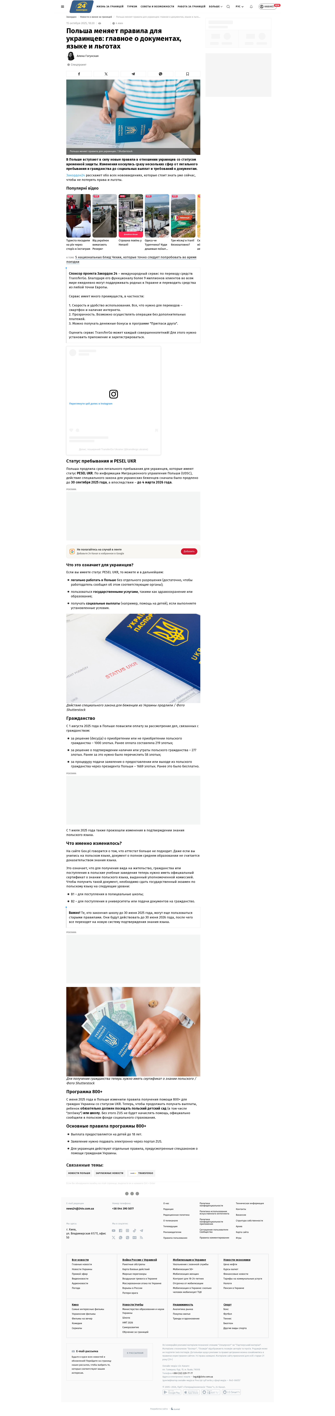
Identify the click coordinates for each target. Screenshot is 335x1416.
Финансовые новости (236, 1273)
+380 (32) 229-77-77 (182, 1373)
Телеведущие (170, 1226)
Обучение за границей (135, 1332)
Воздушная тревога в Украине (139, 1278)
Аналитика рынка (183, 1309)
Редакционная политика (176, 1215)
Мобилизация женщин (186, 1273)
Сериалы (77, 1328)
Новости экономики (237, 1259)
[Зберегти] (187, 74)
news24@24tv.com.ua (80, 1208)
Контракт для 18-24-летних (188, 1278)
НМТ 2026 (127, 1322)
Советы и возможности (157, 6)
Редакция (168, 1209)
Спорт (228, 1304)
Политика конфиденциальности (211, 1204)
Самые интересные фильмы (88, 1309)
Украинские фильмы (84, 1313)
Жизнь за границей (110, 6)
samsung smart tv (231, 1392)
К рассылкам (135, 1353)
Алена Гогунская (88, 56)
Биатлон (228, 1323)
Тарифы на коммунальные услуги (243, 1278)
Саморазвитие (130, 1327)
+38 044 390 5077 (123, 1208)
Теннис (228, 1318)
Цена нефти (230, 1264)
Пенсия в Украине (234, 1288)
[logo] (81, 6)
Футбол (228, 1313)
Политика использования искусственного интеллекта (214, 1212)
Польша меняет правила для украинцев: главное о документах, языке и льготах (158, 17)
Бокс (226, 1309)
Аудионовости (80, 1283)
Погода (76, 1288)
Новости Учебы (132, 1304)
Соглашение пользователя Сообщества (214, 1231)
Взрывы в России (132, 1288)
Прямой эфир (80, 1273)
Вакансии (241, 1215)
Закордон (71, 17)
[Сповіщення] (251, 6)
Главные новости (82, 1264)
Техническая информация (250, 1203)
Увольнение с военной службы (191, 1264)
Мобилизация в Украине (189, 1259)
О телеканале (170, 1221)
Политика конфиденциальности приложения (211, 1221)
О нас (166, 1203)
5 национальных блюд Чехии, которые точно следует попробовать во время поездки (131, 259)
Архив (239, 1226)
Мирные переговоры (134, 1273)
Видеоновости (80, 1278)
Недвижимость (183, 1304)
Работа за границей (192, 6)
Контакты (241, 1209)
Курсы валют (231, 1269)
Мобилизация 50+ (183, 1269)
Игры (238, 1238)
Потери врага (130, 1292)
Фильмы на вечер (82, 1318)
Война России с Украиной (139, 1259)
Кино (75, 1304)
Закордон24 (75, 175)
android (171, 1392)
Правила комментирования (214, 1238)
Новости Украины (82, 1269)
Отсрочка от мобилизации (188, 1283)
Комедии (77, 1323)
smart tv (210, 1392)
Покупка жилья (181, 1313)
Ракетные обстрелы (133, 1264)
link (113, 1230)
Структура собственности (249, 1221)
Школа (126, 1317)
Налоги (228, 1283)
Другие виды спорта (235, 1328)
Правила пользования (175, 1238)
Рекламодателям (172, 1232)
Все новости (80, 1259)
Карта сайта (242, 1232)
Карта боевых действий (136, 1269)
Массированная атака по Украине (141, 1283)
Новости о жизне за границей (96, 17)
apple (191, 1392)
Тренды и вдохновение (186, 1318)
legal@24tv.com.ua (203, 1376)
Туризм (132, 6)
